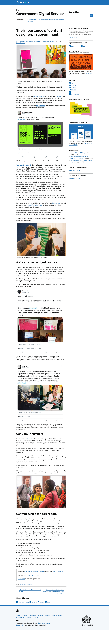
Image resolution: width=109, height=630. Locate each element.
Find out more (73, 37)
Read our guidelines (74, 170)
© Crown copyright (86, 625)
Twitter (73, 83)
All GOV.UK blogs (21, 615)
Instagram (73, 89)
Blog (18, 10)
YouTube (73, 87)
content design (23, 584)
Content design (20, 43)
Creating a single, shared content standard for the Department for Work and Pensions (53, 591)
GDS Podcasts (75, 94)
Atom (84, 46)
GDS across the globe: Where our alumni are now (30, 590)
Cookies (35, 617)
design (30, 584)
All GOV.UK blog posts (36, 615)
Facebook (34, 602)
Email (48, 602)
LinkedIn (42, 602)
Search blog (74, 12)
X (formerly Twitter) (23, 602)
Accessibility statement (24, 617)
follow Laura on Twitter (31, 575)
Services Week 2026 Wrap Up (78, 153)
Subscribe (21, 579)
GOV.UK (47, 615)
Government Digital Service (40, 13)
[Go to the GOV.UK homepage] (22, 2)
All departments (57, 615)
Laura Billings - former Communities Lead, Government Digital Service (35, 41)
